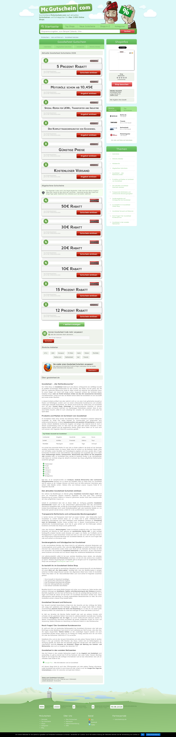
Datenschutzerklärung (72, 723)
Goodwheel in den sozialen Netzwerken (120, 223)
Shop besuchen (121, 84)
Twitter (93, 725)
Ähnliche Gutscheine (112, 109)
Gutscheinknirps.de (120, 719)
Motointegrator (61, 561)
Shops (43, 723)
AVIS (53, 353)
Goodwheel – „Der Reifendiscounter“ (118, 173)
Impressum (69, 721)
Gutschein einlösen (88, 72)
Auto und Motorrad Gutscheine (123, 140)
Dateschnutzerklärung (153, 734)
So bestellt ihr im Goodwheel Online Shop (121, 205)
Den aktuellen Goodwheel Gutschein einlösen (120, 186)
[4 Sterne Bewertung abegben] (124, 77)
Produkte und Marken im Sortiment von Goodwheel (123, 180)
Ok (142, 734)
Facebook (94, 722)
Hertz (79, 353)
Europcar (61, 353)
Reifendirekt (69, 357)
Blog (42, 728)
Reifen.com (57, 357)
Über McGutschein (71, 719)
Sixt (78, 357)
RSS (92, 720)
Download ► (92, 370)
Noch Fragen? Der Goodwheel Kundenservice (121, 216)
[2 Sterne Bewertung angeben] (119, 77)
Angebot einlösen (88, 93)
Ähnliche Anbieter (117, 159)
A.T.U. (45, 353)
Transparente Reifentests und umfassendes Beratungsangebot (122, 192)
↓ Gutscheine (47, 47)
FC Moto (70, 353)
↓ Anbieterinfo (80, 47)
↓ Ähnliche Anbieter (94, 47)
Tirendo (86, 357)
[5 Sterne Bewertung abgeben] (126, 77)
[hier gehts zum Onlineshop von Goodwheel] (121, 60)
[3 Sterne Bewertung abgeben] (122, 77)
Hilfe (67, 725)
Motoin (87, 353)
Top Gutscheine (128, 109)
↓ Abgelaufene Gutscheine (63, 47)
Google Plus (49, 662)
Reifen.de (123, 115)
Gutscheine (115, 154)
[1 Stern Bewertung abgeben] (117, 77)
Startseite (44, 719)
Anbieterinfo (116, 163)
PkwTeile (95, 353)
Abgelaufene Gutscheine (119, 168)
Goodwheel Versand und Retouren (122, 211)
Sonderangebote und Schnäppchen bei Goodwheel (121, 199)
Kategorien (44, 725)
